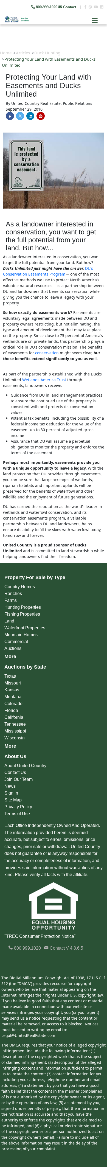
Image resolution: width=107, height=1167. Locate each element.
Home (6, 52)
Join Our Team (18, 779)
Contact (69, 7)
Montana (12, 696)
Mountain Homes (21, 634)
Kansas (11, 690)
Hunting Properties (22, 607)
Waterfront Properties (24, 627)
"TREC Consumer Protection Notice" (40, 936)
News (10, 786)
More (10, 656)
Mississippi (15, 731)
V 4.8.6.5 (74, 948)
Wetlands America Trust (44, 379)
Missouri (12, 683)
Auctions (12, 648)
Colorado (13, 703)
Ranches (13, 593)
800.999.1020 (27, 948)
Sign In (11, 793)
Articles (23, 52)
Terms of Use (17, 813)
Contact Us (15, 772)
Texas (10, 676)
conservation (47, 352)
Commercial (16, 641)
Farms (10, 600)
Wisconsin (14, 738)
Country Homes (19, 586)
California (13, 717)
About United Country (25, 765)
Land (9, 621)
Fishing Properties (22, 614)
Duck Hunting (47, 52)
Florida (11, 710)
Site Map (13, 800)
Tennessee (15, 724)
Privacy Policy (18, 806)
